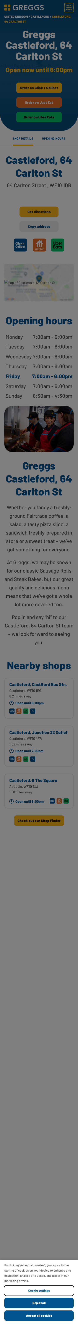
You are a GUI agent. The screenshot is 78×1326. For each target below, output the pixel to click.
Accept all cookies (39, 1315)
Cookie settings (39, 1290)
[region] (39, 1293)
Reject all (39, 1303)
